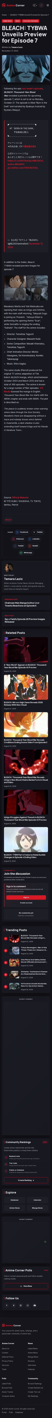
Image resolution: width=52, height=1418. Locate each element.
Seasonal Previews (30, 21)
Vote (46, 1270)
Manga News (37, 1208)
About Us (5, 1348)
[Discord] (34, 1305)
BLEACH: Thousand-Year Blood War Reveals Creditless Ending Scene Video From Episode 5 (25, 741)
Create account (26, 903)
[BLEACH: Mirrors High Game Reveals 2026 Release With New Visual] (26, 687)
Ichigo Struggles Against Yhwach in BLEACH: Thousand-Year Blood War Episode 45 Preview (25, 818)
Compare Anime (8, 1396)
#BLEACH (19, 164)
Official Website (20, 497)
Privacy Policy (7, 1361)
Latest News (33, 1348)
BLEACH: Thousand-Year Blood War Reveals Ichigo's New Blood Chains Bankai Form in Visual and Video (26, 780)
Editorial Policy (8, 1357)
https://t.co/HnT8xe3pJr (20, 160)
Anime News (7, 21)
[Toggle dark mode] (35, 5)
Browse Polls (7, 1388)
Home (4, 15)
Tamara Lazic (17, 47)
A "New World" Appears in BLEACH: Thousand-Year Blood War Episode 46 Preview (25, 666)
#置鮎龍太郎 (29, 146)
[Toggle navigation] (47, 5)
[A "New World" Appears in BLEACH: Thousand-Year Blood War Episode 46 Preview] (26, 649)
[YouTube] (27, 1305)
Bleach (8, 520)
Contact (5, 1353)
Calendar (37, 1200)
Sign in (26, 897)
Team (4, 1369)
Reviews (31, 1361)
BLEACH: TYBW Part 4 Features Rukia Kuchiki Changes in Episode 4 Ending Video (24, 856)
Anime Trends (7, 1392)
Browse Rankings (35, 1384)
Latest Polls (6, 1384)
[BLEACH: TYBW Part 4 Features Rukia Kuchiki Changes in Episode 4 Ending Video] (26, 839)
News (17, 21)
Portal (4, 1412)
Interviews (32, 1365)
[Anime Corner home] (16, 5)
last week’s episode (32, 88)
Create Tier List (34, 1392)
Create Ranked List (35, 1388)
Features (31, 1369)
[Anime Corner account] (41, 5)
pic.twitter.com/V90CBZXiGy (23, 168)
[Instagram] (20, 1305)
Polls (11, 1412)
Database (15, 1200)
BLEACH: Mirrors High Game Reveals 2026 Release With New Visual (23, 703)
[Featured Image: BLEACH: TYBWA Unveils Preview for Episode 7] (26, 68)
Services (5, 1365)
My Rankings (33, 1396)
